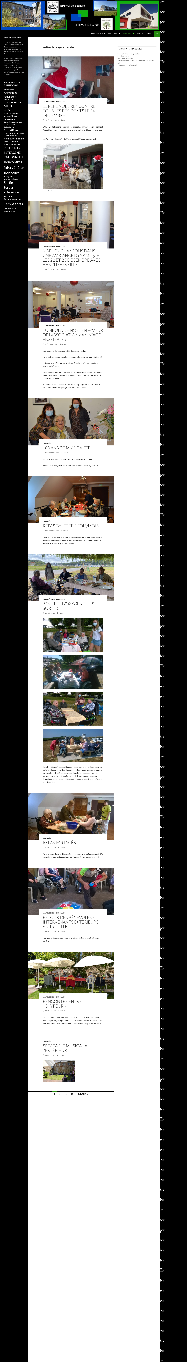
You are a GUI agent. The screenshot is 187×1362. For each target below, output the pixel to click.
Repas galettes (8, 177)
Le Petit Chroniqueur (10, 135)
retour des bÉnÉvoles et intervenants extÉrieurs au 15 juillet (70, 922)
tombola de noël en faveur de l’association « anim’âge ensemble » (73, 335)
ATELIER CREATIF (12, 102)
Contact (140, 33)
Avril (17, 113)
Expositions (11, 130)
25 (72, 1094)
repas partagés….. (62, 842)
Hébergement (113, 33)
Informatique (20, 133)
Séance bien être (12, 199)
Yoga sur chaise (9, 211)
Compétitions (9, 122)
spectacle (8, 196)
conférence (18, 122)
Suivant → (83, 1094)
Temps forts (13, 204)
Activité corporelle (9, 89)
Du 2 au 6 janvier (9, 127)
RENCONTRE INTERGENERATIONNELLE (14, 152)
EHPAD (64, 120)
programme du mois (12, 144)
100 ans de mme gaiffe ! (68, 447)
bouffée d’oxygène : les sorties (68, 606)
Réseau (150, 33)
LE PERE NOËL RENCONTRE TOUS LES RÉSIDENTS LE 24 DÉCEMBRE (69, 111)
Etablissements (97, 33)
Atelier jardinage (10, 113)
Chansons (15, 116)
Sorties (9, 183)
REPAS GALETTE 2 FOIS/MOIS (71, 525)
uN (5, 209)
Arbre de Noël (8, 100)
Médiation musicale (11, 141)
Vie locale (11, 208)
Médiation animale (14, 138)
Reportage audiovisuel (11, 179)
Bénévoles (7, 116)
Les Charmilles (57, 102)
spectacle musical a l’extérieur (65, 1048)
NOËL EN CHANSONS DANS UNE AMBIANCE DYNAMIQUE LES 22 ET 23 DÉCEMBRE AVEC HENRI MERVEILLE (72, 257)
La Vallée (47, 102)
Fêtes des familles (9, 133)
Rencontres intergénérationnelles (14, 167)
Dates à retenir (9, 124)
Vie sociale (127, 33)
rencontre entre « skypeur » (62, 1003)
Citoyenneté (9, 119)
